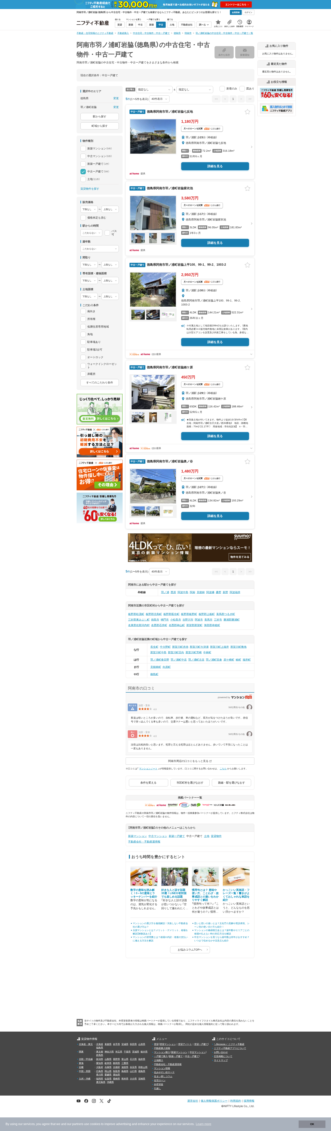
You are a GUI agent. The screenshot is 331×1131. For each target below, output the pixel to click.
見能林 (201, 592)
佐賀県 (108, 1078)
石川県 (133, 1059)
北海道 (99, 1044)
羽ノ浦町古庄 (196, 659)
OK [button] (312, 1124)
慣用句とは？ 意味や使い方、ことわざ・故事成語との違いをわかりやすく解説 (205, 895)
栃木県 (144, 1051)
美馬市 (208, 619)
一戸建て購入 (161, 1056)
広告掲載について (223, 1056)
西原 (173, 592)
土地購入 (158, 1060)
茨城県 (135, 1051)
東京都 (99, 1051)
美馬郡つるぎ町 (225, 614)
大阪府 (99, 1067)
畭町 (238, 659)
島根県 (124, 1071)
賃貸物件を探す (89, 188)
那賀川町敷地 (238, 646)
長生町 (154, 646)
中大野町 (165, 646)
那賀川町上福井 (219, 646)
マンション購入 (162, 1052)
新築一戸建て (177, 836)
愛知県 (99, 1063)
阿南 (192, 592)
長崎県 (116, 1078)
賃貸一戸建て (201, 1044)
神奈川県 (109, 1051)
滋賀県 (124, 1067)
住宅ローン (160, 1080)
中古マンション (157, 836)
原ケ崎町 (229, 659)
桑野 (218, 592)
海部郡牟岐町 (212, 625)
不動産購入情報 (162, 1048)
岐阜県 (108, 1063)
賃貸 (156, 1044)
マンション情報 (162, 1068)
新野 (225, 592)
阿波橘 (210, 592)
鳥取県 (116, 1071)
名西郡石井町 (159, 625)
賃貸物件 (216, 836)
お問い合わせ (221, 1052)
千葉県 (127, 1051)
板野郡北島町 (154, 614)
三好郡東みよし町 (139, 619)
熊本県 (124, 1078)
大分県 (133, 1078)
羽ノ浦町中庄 (179, 659)
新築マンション (137, 836)
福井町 (247, 659)
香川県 (99, 1074)
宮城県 (124, 1044)
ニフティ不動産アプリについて (230, 1048)
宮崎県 (141, 1078)
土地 (206, 836)
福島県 (99, 1047)
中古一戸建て (192, 1056)
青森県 (108, 1044)
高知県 (116, 1074)
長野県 (116, 1059)
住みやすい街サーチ (164, 1072)
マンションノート (148, 768)
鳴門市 (165, 619)
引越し (157, 1088)
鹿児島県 (100, 1082)
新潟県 (99, 1059)
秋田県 (133, 1044)
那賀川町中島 (158, 652)
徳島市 (155, 619)
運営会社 (192, 1100)
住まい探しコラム (163, 1076)
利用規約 (235, 1100)
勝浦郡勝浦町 (232, 619)
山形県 (141, 1044)
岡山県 (108, 1071)
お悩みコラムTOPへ (190, 949)
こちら (223, 768)
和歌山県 (142, 1067)
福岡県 (99, 1078)
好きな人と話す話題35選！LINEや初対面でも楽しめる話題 (174, 893)
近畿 (81, 1067)
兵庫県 (108, 1067)
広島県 (99, 1071)
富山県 (124, 1059)
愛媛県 (108, 1074)
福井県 (141, 1059)
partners (77, 1124)
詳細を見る (215, 166)
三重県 (124, 1063)
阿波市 (199, 619)
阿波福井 (235, 592)
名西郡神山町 (177, 625)
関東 (81, 1051)
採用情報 (249, 1100)
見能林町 (155, 666)
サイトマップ (221, 1060)
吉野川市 (188, 619)
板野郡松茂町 (136, 614)
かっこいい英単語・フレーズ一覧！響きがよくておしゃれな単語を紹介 (236, 895)
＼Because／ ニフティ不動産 (229, 1044)
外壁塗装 (158, 1084)
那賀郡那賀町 (194, 625)
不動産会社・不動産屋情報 (144, 841)
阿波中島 (183, 592)
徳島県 (141, 1071)
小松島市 (175, 619)
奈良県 (133, 1067)
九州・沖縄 (84, 1078)
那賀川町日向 (176, 652)
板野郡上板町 (207, 614)
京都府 (116, 1067)
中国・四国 (84, 1071)
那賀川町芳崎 (194, 652)
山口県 (133, 1071)
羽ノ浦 (165, 592)
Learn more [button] (203, 1124)
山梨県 (108, 1059)
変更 (116, 98)
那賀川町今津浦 (199, 646)
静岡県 (116, 1063)
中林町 (207, 652)
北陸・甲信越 (86, 1059)
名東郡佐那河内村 (139, 625)
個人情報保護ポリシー (214, 1100)
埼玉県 (118, 1051)
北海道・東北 (86, 1044)
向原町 (167, 666)
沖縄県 (110, 1082)
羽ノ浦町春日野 (159, 659)
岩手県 (116, 1044)
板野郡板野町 (189, 614)
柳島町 (154, 674)
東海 (81, 1063)
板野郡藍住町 (171, 614)
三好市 (218, 619)
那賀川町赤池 (180, 646)
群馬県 (99, 1055)
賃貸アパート (185, 1044)
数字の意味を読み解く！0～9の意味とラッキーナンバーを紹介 (143, 893)
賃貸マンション (168, 1044)
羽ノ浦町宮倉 (214, 659)
